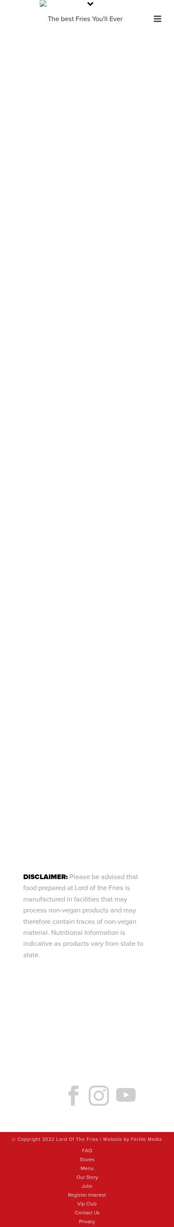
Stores (87, 1159)
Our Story (87, 1177)
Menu (87, 1168)
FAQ (87, 1151)
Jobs (87, 1186)
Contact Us (87, 1213)
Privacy (87, 1221)
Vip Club (87, 1204)
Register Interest (87, 1195)
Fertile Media (146, 1139)
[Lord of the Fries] (87, 19)
